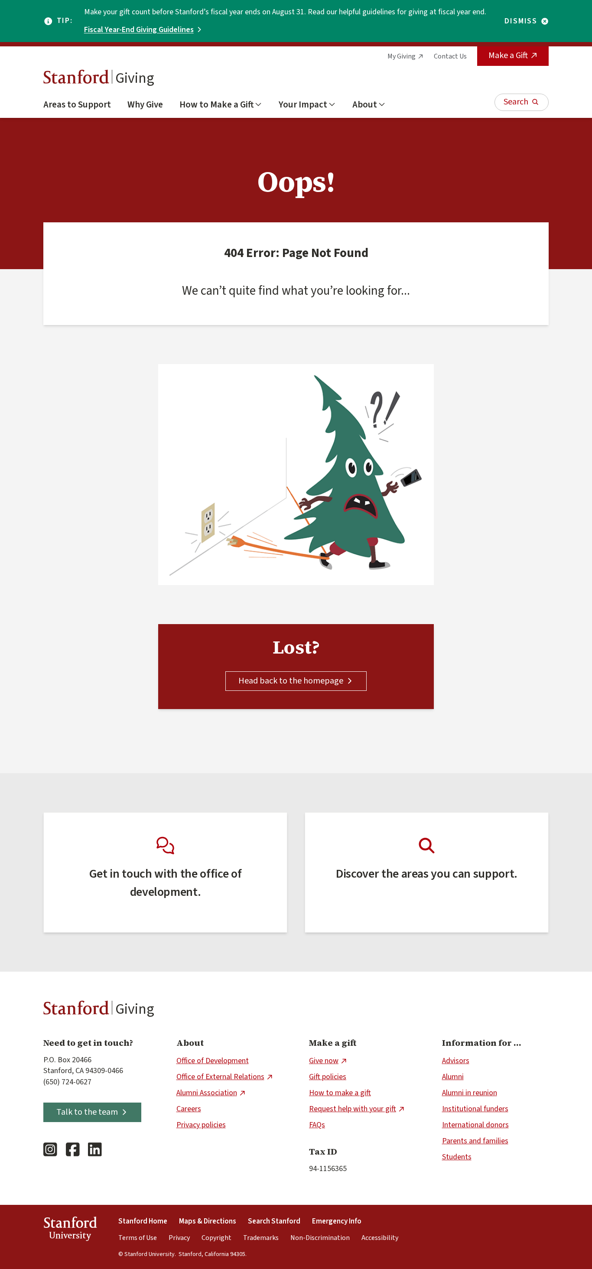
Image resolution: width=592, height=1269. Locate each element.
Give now (323, 1060)
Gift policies (327, 1076)
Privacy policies (201, 1124)
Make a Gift (508, 55)
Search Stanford (274, 1221)
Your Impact (303, 104)
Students (457, 1157)
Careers (188, 1108)
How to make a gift (340, 1092)
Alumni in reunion (469, 1092)
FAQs (317, 1124)
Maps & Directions (207, 1221)
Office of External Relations (220, 1076)
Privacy (179, 1238)
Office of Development (212, 1060)
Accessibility (379, 1238)
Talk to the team (87, 1112)
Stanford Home (142, 1221)
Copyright (216, 1238)
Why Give (145, 104)
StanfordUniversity (70, 1230)
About (364, 104)
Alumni (453, 1076)
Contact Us (450, 56)
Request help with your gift (352, 1108)
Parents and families (475, 1141)
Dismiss (520, 21)
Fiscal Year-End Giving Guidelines (139, 29)
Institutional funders (475, 1108)
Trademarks (261, 1238)
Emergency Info (336, 1221)
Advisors (455, 1060)
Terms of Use (137, 1238)
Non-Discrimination (320, 1238)
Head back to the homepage (290, 681)
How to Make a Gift (216, 104)
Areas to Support (77, 104)
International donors (475, 1124)
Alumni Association (206, 1092)
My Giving (401, 56)
